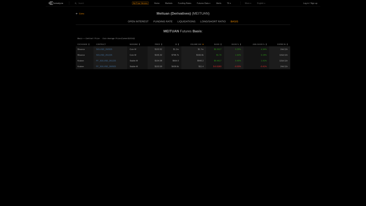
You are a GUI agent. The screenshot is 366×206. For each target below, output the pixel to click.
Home (157, 3)
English (260, 3)
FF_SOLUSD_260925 (106, 66)
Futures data (203, 3)
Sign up (314, 3)
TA (228, 3)
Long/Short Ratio (213, 21)
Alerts (218, 3)
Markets (168, 3)
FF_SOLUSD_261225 (106, 61)
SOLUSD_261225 (104, 55)
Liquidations (186, 21)
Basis (234, 21)
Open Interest (138, 21)
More (247, 3)
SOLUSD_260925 (104, 49)
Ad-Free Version (140, 3)
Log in (306, 3)
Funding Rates (184, 3)
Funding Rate (163, 21)
